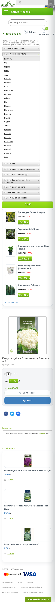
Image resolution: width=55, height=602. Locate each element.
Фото (20, 582)
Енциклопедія (7, 582)
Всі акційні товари (13, 303)
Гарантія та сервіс (9, 587)
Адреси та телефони (10, 592)
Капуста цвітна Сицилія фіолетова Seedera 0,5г (27, 471)
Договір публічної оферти (33, 592)
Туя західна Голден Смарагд (31, 212)
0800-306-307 (13, 34)
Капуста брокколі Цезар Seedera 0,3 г (22, 544)
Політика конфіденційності (31, 587)
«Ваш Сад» (18, 569)
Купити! (27, 400)
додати (41, 434)
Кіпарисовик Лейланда (29, 285)
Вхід (20, 2)
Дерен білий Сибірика (28, 229)
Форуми (30, 582)
